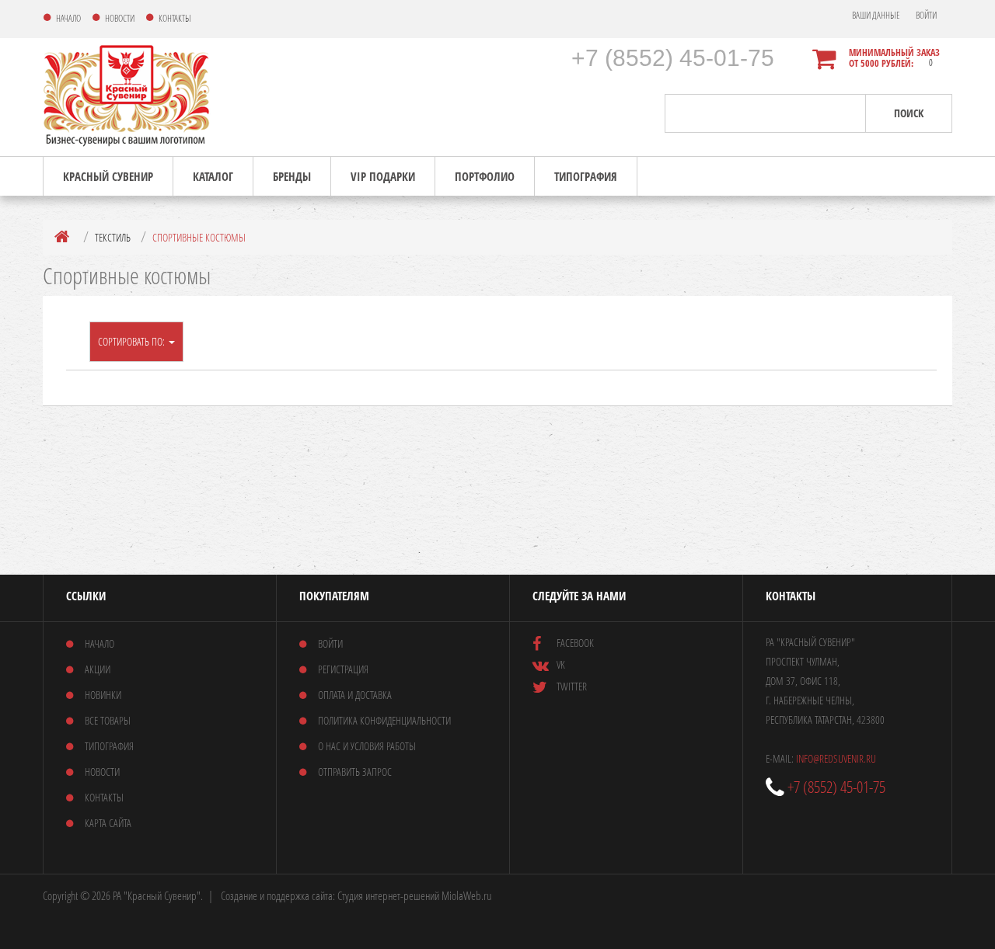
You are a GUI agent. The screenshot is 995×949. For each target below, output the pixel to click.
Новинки (103, 694)
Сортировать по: (132, 341)
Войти (926, 15)
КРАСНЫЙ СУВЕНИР (108, 176)
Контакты (104, 797)
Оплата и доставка (355, 694)
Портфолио (485, 176)
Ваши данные (876, 15)
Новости (102, 771)
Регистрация (343, 669)
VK (561, 664)
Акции (97, 669)
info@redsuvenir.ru (836, 758)
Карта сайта (108, 822)
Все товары (108, 720)
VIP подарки (383, 176)
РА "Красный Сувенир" (157, 895)
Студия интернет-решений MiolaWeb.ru (414, 895)
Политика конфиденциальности (384, 720)
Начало (99, 643)
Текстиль (113, 237)
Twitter (572, 686)
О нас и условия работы (367, 746)
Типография (585, 176)
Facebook (575, 642)
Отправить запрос (355, 771)
